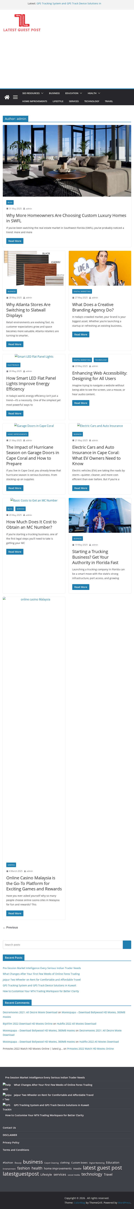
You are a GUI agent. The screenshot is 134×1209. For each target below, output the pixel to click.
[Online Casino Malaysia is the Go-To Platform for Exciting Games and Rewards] (34, 728)
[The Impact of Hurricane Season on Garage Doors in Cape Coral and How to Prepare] (34, 425)
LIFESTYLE (58, 101)
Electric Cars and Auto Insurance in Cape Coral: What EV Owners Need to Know (96, 455)
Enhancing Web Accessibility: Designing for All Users (99, 375)
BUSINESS (54, 93)
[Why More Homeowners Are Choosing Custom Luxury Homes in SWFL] (67, 160)
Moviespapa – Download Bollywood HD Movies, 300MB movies (39, 1030)
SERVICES (74, 101)
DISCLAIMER (10, 1135)
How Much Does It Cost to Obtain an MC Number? (31, 524)
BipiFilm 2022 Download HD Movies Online (28, 1023)
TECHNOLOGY (91, 101)
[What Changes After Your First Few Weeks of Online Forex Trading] (7, 1087)
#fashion (8, 1162)
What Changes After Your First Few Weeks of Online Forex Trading (41, 973)
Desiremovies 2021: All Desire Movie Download (30, 1012)
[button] (41, 93)
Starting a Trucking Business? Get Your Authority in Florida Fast (95, 556)
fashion (23, 1168)
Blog (10, 202)
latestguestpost (21, 1174)
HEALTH (92, 93)
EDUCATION (71, 93)
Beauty (18, 1163)
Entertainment (9, 1169)
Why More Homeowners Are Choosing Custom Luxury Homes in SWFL (66, 218)
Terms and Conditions (16, 1149)
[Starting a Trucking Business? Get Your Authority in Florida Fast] (100, 515)
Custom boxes (79, 1162)
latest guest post (102, 1168)
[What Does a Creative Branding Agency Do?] (100, 268)
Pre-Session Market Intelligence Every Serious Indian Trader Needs (42, 968)
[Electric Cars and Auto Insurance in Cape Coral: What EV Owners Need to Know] (100, 425)
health (37, 1168)
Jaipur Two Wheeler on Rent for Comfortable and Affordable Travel (42, 979)
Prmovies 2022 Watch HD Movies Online (90, 1048)
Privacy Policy (11, 1142)
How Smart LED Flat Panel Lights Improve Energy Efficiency (31, 383)
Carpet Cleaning (51, 1163)
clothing (65, 1162)
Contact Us (9, 1127)
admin (29, 208)
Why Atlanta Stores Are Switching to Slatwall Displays (28, 310)
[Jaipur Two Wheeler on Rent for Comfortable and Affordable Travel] (7, 1097)
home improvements (58, 1168)
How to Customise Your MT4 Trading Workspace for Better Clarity (41, 991)
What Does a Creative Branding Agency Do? (93, 307)
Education (112, 1162)
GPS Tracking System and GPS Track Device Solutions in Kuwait (39, 985)
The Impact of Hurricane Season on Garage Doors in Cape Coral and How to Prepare (32, 455)
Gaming (11, 865)
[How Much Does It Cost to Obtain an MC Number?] (34, 500)
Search (127, 944)
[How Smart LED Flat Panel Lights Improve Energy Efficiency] (34, 356)
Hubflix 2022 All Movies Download (76, 1023)
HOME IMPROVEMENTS (34, 101)
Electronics (13, 365)
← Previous (10, 927)
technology (91, 1174)
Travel (108, 1174)
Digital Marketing (82, 291)
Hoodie (77, 1168)
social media (74, 1175)
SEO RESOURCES (31, 93)
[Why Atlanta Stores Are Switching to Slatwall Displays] (34, 268)
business (33, 1162)
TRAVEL (109, 101)
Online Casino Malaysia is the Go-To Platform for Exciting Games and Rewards (34, 883)
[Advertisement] (67, 62)
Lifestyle (46, 1174)
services (60, 1174)
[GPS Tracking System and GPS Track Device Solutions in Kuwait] (7, 1107)
